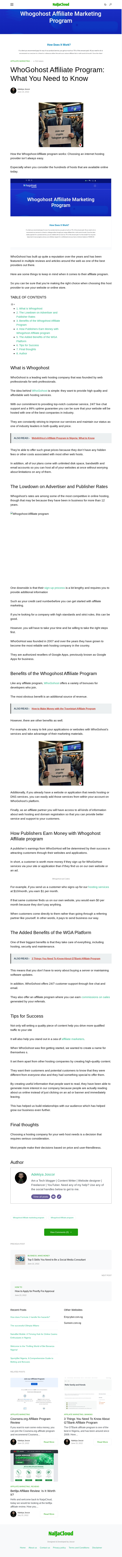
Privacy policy (59, 1547)
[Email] (53, 1196)
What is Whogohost (30, 308)
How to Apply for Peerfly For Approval (34, 1291)
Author (23, 353)
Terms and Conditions (79, 1547)
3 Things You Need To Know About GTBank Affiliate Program (87, 1420)
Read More (49, 1442)
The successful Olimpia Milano (24, 1325)
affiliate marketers (73, 1039)
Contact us (45, 1547)
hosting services (98, 887)
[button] (11, 4)
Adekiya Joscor (24, 89)
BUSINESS (32, 1256)
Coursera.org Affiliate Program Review (30, 1420)
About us (33, 1547)
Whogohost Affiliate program (62, 1218)
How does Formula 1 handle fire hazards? (30, 1317)
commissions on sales (96, 997)
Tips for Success (29, 345)
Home (23, 1547)
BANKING (89, 1414)
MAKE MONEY (44, 1256)
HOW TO (18, 1287)
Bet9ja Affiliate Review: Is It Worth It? (32, 1492)
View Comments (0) (59, 1232)
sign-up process (54, 587)
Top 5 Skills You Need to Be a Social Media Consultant (57, 1259)
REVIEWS (35, 1487)
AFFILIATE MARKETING (20, 61)
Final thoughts (27, 349)
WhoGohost (39, 390)
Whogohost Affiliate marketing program (28, 1218)
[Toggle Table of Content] (12, 304)
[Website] (59, 1196)
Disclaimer (97, 1547)
